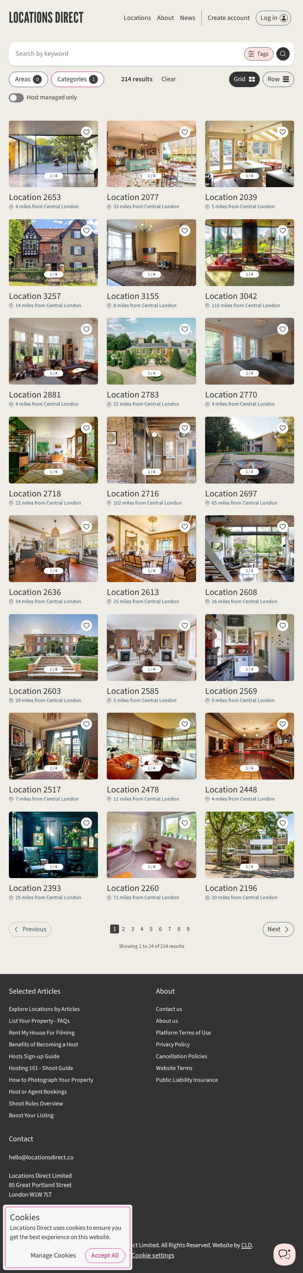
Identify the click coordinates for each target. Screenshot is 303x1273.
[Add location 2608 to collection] (282, 526)
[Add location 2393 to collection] (86, 823)
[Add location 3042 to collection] (282, 230)
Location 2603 (35, 691)
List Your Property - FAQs (39, 1021)
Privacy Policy (173, 1044)
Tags (263, 54)
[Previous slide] (20, 175)
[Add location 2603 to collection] (86, 625)
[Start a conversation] (284, 1254)
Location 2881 (35, 395)
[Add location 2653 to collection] (86, 132)
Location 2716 (133, 494)
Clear (168, 79)
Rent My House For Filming (42, 1033)
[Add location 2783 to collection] (184, 329)
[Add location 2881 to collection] (86, 329)
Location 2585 (133, 691)
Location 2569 (231, 691)
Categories (76, 79)
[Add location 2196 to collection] (282, 823)
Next (274, 929)
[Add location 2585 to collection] (184, 625)
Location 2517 (35, 790)
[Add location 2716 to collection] (184, 428)
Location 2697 (231, 494)
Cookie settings (153, 1255)
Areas (27, 79)
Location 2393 (35, 888)
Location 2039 (231, 197)
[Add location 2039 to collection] (282, 132)
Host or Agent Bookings (38, 1092)
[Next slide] (86, 175)
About (165, 18)
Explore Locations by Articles (44, 1009)
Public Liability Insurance (187, 1080)
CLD (246, 1245)
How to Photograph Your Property (51, 1080)
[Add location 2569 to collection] (282, 625)
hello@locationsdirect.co (41, 1157)
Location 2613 (133, 592)
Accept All (105, 1255)
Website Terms (174, 1068)
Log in (269, 18)
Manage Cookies (53, 1255)
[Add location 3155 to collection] (184, 230)
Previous (35, 929)
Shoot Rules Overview (36, 1104)
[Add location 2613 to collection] (184, 526)
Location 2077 (133, 197)
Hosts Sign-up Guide (34, 1056)
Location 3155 (133, 296)
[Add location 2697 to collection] (282, 428)
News (187, 18)
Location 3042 (231, 296)
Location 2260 (133, 888)
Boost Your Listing (31, 1115)
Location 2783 (133, 395)
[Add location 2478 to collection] (184, 724)
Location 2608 (231, 592)
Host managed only (52, 97)
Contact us (169, 1009)
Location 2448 (231, 790)
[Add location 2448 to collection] (282, 724)
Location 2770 (231, 395)
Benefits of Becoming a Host (43, 1044)
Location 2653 (35, 197)
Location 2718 (35, 494)
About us (167, 1021)
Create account (229, 18)
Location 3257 (35, 296)
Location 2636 (35, 592)
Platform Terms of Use (183, 1033)
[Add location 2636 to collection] (86, 526)
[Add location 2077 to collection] (184, 132)
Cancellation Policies (181, 1056)
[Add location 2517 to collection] (86, 724)
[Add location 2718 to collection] (86, 428)
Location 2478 (133, 790)
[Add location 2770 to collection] (282, 329)
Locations (137, 18)
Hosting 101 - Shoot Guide (41, 1068)
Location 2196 (231, 888)
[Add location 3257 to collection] (86, 230)
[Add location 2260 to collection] (184, 823)
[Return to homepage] (46, 18)
